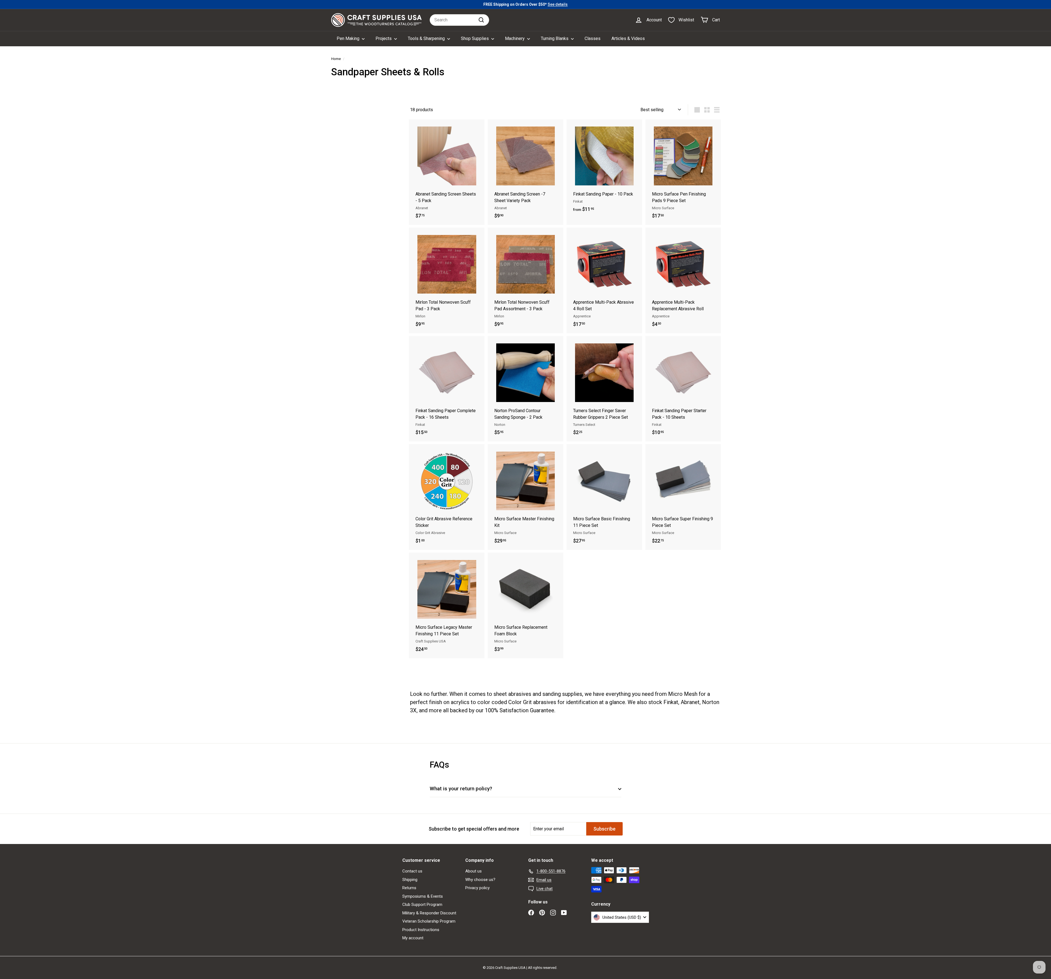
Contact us (412, 871)
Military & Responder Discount (429, 913)
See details (558, 4)
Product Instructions (420, 929)
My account (412, 937)
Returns (409, 887)
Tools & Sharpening (427, 38)
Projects (384, 38)
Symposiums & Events (422, 896)
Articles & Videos (628, 38)
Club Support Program (422, 904)
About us (473, 871)
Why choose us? (480, 879)
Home (336, 58)
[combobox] (459, 20)
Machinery (515, 38)
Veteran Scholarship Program (428, 921)
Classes (592, 38)
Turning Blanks (555, 38)
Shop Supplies (475, 38)
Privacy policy (477, 887)
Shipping (409, 879)
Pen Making (348, 38)
